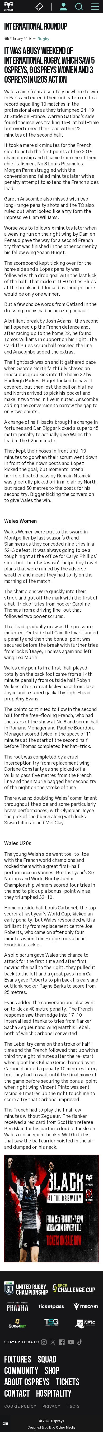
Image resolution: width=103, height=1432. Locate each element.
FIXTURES (17, 1359)
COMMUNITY (21, 1371)
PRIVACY (51, 1406)
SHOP (52, 1371)
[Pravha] (17, 1306)
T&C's (73, 1406)
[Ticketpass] (51, 1306)
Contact (17, 1394)
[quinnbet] (17, 1323)
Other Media (66, 1427)
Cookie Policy (20, 1406)
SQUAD (47, 1359)
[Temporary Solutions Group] (51, 1323)
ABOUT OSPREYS (27, 1382)
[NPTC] (85, 1323)
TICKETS (67, 1382)
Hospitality (54, 1394)
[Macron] (85, 1306)
